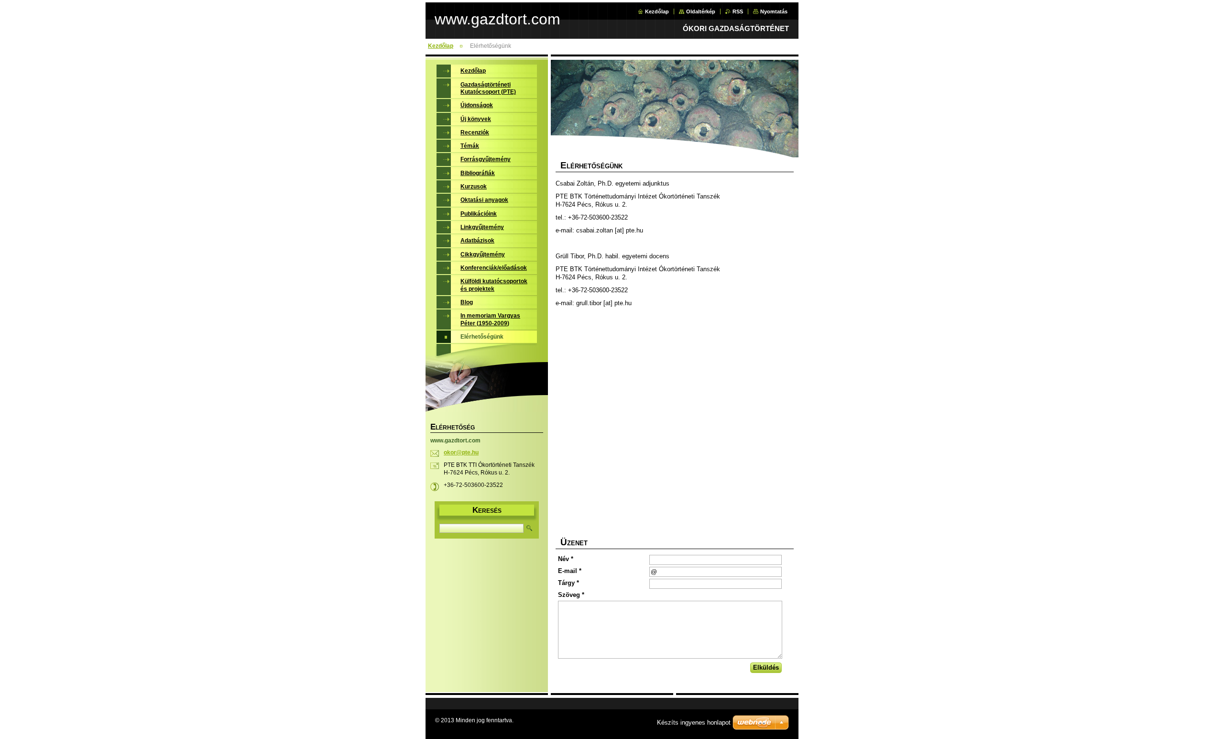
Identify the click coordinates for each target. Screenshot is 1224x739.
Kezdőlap (657, 11)
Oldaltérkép (700, 11)
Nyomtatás (773, 11)
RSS (737, 11)
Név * (565, 559)
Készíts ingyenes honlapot (694, 722)
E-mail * (569, 570)
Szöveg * (571, 594)
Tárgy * (568, 582)
